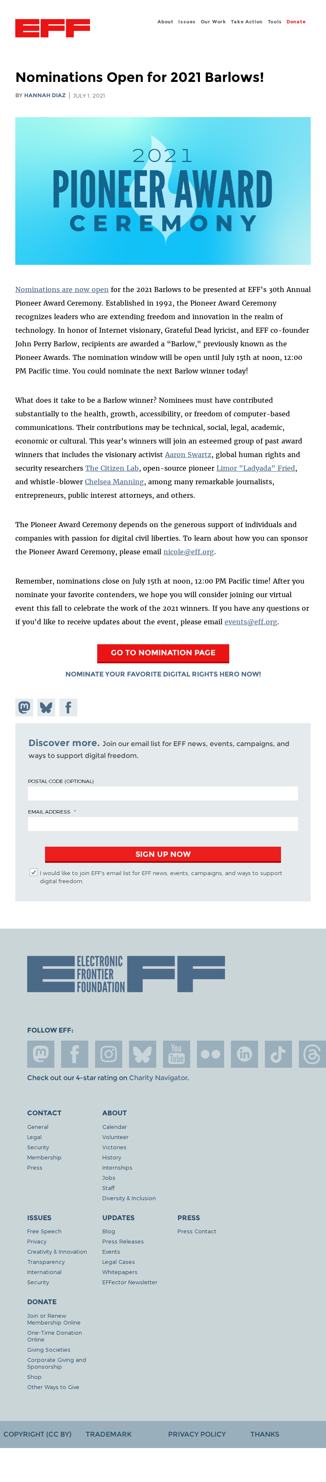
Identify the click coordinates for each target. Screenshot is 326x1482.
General (37, 1126)
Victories (114, 1147)
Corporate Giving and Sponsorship (56, 1363)
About (165, 22)
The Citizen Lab (112, 468)
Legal (34, 1137)
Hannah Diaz (45, 95)
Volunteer (115, 1137)
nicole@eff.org (188, 551)
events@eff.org (251, 622)
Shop (34, 1376)
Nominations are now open (62, 289)
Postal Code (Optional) (60, 781)
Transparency (46, 1261)
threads (312, 1054)
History (111, 1157)
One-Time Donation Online (54, 1335)
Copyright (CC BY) (37, 1434)
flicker (210, 1054)
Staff (108, 1187)
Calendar (114, 1126)
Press (34, 1167)
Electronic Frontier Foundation (52, 29)
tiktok (278, 1054)
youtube (176, 1054)
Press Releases (123, 1241)
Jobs (108, 1177)
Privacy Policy (197, 1434)
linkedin (244, 1054)
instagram (108, 1054)
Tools (275, 22)
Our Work (213, 22)
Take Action (247, 22)
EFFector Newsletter (129, 1282)
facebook (74, 1054)
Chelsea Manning (114, 481)
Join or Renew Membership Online (54, 1318)
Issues (187, 22)
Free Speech (44, 1231)
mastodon (40, 1054)
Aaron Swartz (188, 454)
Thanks (264, 1434)
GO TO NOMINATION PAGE (163, 652)
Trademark (109, 1434)
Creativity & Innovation (57, 1251)
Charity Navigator (158, 1078)
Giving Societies (48, 1349)
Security (38, 1147)
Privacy (36, 1241)
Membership (44, 1157)
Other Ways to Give (53, 1387)
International (44, 1272)
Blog (108, 1231)
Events (111, 1251)
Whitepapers (120, 1272)
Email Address (49, 811)
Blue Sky (142, 1054)
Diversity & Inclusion (129, 1198)
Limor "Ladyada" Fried (255, 468)
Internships (117, 1167)
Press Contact (196, 1231)
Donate (296, 22)
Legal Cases (118, 1261)
